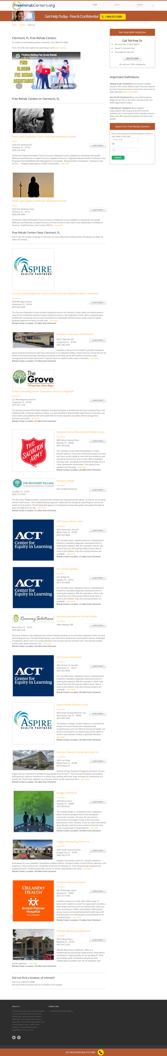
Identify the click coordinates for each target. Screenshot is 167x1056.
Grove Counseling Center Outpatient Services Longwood (42, 391)
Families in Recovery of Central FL (75, 334)
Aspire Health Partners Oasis (72, 704)
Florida (22, 25)
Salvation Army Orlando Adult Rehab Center (81, 432)
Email (13, 298)
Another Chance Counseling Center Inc (78, 752)
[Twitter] (14, 1037)
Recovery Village (65, 480)
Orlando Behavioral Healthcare (74, 931)
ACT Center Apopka (67, 569)
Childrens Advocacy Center (71, 882)
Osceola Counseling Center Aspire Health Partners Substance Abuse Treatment (55, 293)
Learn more (97, 145)
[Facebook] (19, 1037)
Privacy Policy (28, 1030)
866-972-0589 (132, 58)
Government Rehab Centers (61, 1011)
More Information (130, 92)
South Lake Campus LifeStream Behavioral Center (39, 201)
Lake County (60, 48)
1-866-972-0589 (61, 42)
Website (14, 141)
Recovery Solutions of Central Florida (77, 616)
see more (65, 164)
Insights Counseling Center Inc (73, 841)
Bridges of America (67, 792)
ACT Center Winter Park (70, 521)
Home (14, 25)
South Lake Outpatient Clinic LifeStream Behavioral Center (44, 136)
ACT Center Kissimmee (69, 657)
